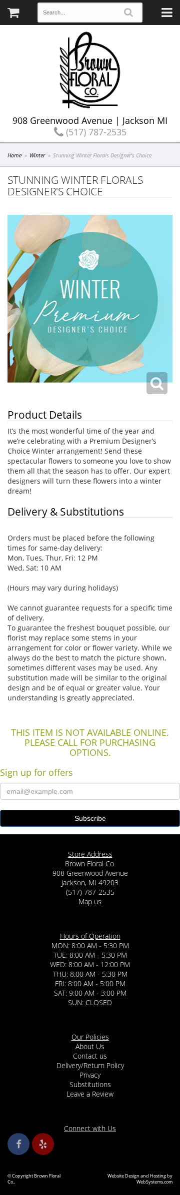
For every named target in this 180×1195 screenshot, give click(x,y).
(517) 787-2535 (95, 132)
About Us (90, 1046)
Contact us (90, 1056)
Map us (90, 901)
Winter (37, 155)
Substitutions (90, 1084)
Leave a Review (90, 1094)
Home (15, 155)
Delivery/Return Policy (90, 1065)
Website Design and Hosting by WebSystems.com (140, 1179)
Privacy (90, 1075)
